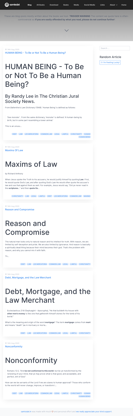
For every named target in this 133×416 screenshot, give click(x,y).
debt (14, 134)
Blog (29, 5)
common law (46, 134)
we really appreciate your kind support (94, 411)
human (87, 134)
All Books (41, 5)
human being (84, 137)
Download (54, 5)
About (112, 5)
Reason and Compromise (19, 209)
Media (76, 5)
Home (123, 5)
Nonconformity (13, 346)
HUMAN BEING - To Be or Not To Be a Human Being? (35, 52)
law (20, 134)
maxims (87, 196)
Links (102, 5)
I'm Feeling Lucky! (111, 62)
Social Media (89, 5)
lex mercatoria (31, 134)
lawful (65, 134)
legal (57, 134)
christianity (76, 134)
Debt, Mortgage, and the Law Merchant (28, 277)
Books (66, 5)
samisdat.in (26, 411)
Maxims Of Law (14, 150)
